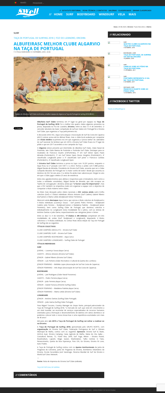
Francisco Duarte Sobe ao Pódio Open (136, 90)
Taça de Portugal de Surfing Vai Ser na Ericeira (137, 56)
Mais (132, 14)
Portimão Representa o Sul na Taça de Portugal (137, 79)
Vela (121, 14)
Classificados (124, 10)
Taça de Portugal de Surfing (48, 367)
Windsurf (106, 14)
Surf (69, 14)
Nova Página (110, 390)
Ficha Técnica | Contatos (95, 10)
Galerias (58, 21)
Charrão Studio (85, 390)
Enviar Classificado (142, 10)
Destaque (127, 87)
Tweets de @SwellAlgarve (116, 109)
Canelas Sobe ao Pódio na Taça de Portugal (136, 67)
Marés (23, 2)
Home (58, 14)
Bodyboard (86, 14)
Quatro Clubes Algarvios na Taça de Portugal (137, 45)
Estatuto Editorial (71, 10)
